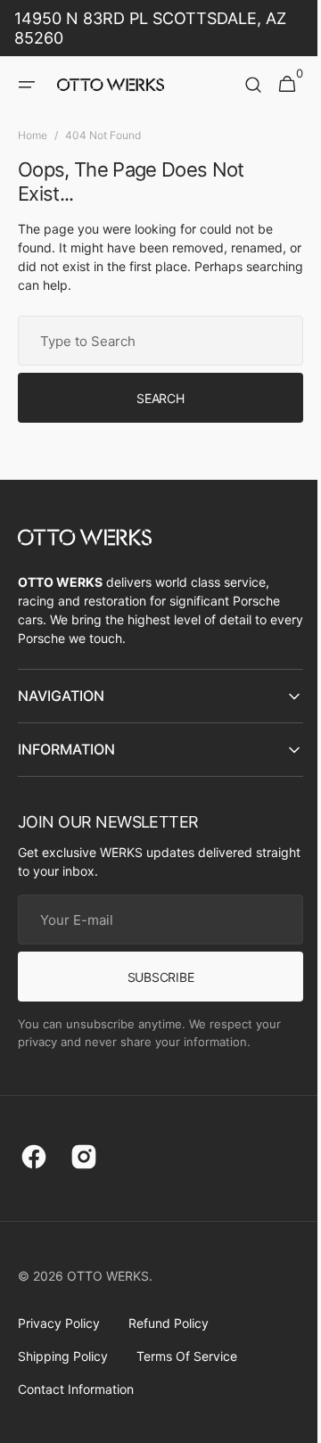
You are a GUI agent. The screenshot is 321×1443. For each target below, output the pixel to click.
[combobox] (154, 341)
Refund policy (168, 1323)
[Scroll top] (286, 1421)
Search (153, 398)
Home (32, 135)
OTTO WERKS (108, 1275)
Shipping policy (63, 1356)
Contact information (76, 1389)
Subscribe (153, 977)
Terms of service (186, 1356)
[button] (26, 84)
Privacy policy (59, 1323)
